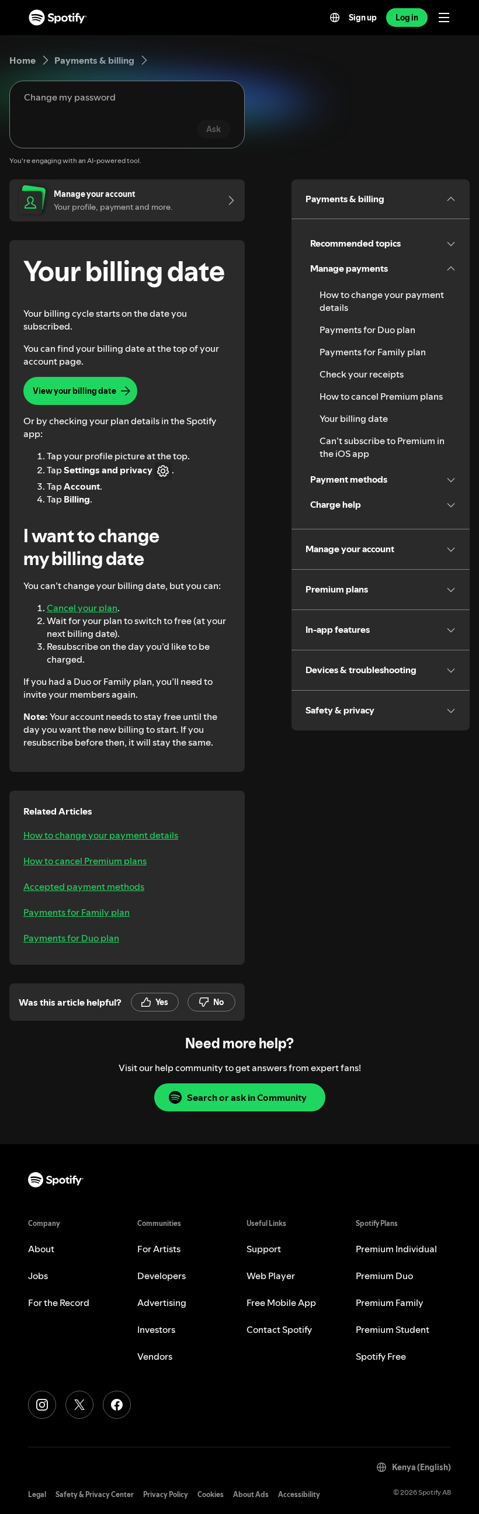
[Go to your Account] (227, 200)
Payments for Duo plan (71, 937)
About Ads (251, 1494)
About (41, 1248)
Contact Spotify (279, 1329)
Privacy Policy (165, 1494)
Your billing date (354, 418)
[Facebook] (117, 1405)
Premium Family (390, 1302)
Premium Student (392, 1329)
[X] (79, 1405)
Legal (37, 1494)
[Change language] (334, 17)
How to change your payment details (100, 835)
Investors (156, 1329)
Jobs (38, 1275)
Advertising (161, 1302)
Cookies (210, 1494)
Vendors (154, 1356)
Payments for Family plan (76, 912)
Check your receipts (362, 374)
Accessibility (299, 1494)
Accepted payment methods (83, 886)
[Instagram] (42, 1405)
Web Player (271, 1275)
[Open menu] (444, 18)
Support (264, 1248)
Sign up (363, 17)
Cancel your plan (82, 607)
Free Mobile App (281, 1302)
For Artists (159, 1248)
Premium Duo (384, 1275)
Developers (161, 1275)
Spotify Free (381, 1356)
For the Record (58, 1302)
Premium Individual (396, 1248)
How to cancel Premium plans (85, 860)
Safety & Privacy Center (94, 1494)
